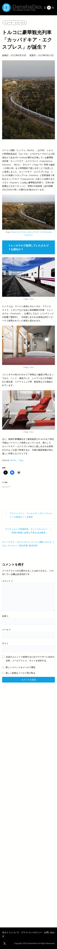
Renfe (13, 460)
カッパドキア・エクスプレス (16, 542)
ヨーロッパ (13, 545)
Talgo (31, 299)
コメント (7, 581)
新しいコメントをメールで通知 (20, 667)
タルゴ (48, 542)
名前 (5, 616)
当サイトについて (10, 932)
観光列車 (33, 545)
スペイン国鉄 (37, 542)
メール (6, 629)
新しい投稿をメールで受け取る (20, 673)
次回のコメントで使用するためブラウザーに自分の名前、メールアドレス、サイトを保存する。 (30, 659)
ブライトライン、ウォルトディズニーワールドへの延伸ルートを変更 (31, 515)
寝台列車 (23, 545)
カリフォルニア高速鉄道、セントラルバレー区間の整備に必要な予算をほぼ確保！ (26, 531)
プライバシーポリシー (31, 932)
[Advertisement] (28, 803)
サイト (5, 643)
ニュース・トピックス (14, 22)
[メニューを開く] (45, 7)
